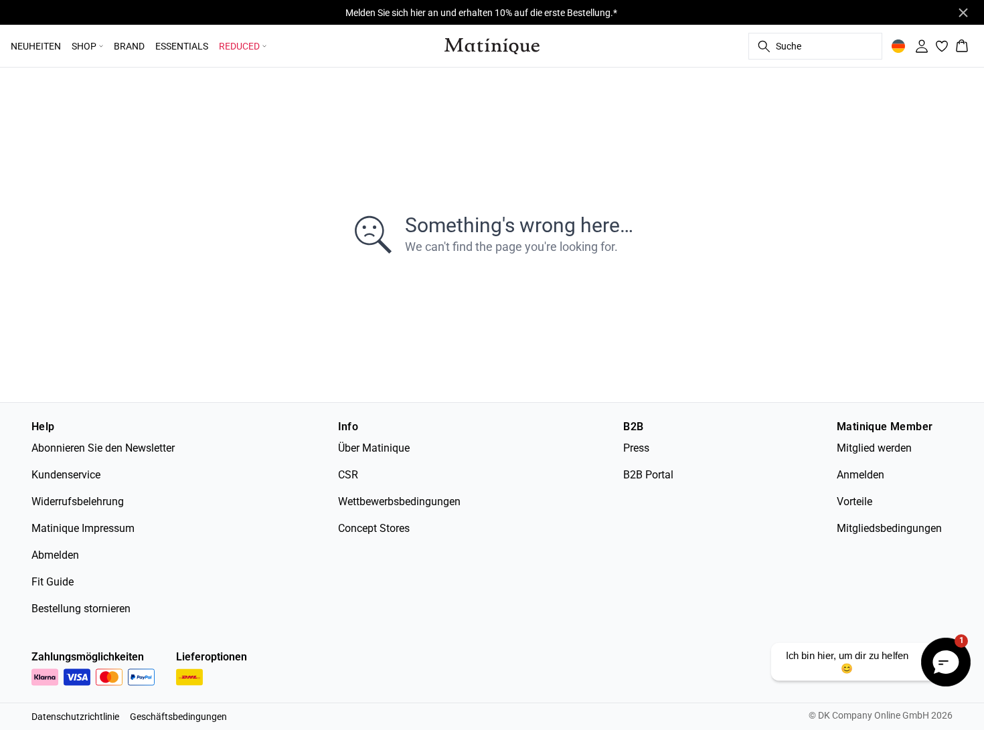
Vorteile (854, 501)
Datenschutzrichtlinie (75, 716)
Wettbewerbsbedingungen (399, 501)
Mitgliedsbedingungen (889, 528)
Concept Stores (374, 528)
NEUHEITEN (36, 46)
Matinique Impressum (83, 528)
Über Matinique (374, 448)
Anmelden (860, 474)
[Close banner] (963, 13)
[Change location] (898, 46)
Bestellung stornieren (81, 608)
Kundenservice (65, 474)
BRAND (129, 46)
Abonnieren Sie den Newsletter (103, 448)
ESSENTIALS (181, 46)
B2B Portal (648, 474)
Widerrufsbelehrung (77, 501)
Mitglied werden (874, 448)
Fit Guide (52, 581)
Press (636, 448)
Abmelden (55, 555)
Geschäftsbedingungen (178, 716)
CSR (348, 474)
